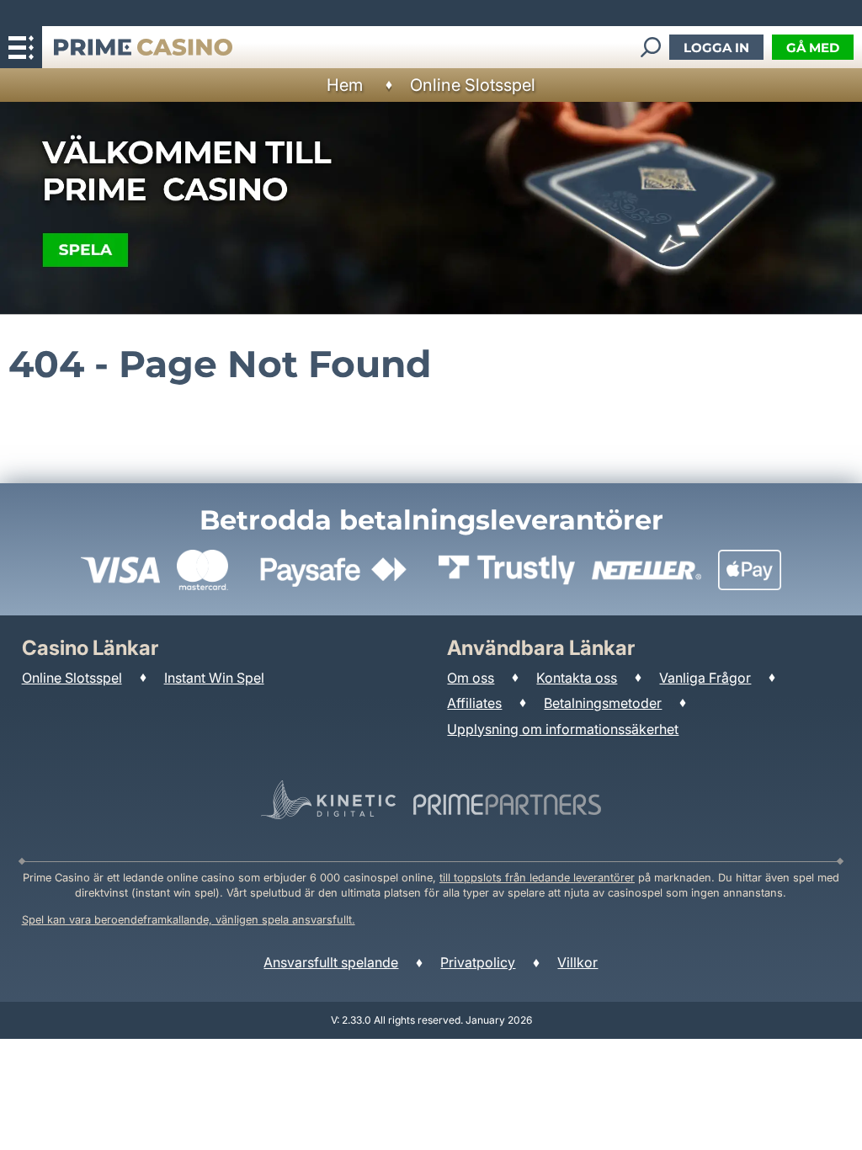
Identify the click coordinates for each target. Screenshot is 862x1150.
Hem (345, 85)
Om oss (470, 677)
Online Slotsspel (472, 85)
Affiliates (474, 703)
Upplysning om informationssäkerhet (562, 729)
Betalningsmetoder (603, 703)
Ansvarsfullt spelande (330, 962)
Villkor (577, 962)
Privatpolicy (477, 962)
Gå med (812, 48)
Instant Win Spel (214, 677)
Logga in (716, 48)
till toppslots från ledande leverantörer (537, 877)
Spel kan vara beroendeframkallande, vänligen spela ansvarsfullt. (188, 919)
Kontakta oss (576, 677)
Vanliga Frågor (705, 677)
